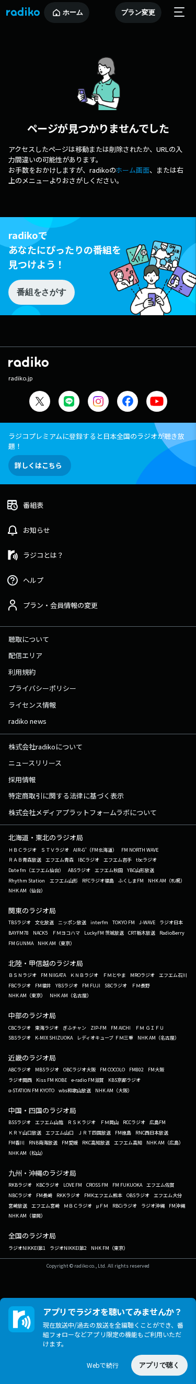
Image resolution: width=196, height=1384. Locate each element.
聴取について (28, 639)
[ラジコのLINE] (69, 402)
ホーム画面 (132, 170)
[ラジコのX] (39, 402)
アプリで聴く (159, 1365)
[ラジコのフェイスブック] (127, 402)
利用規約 (22, 672)
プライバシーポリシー (42, 688)
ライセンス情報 (32, 705)
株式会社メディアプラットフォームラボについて (82, 812)
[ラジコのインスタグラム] (98, 401)
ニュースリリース (35, 763)
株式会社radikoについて (45, 746)
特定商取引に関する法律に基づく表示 (66, 796)
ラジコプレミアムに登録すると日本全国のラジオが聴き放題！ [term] (96, 441)
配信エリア (25, 655)
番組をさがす (41, 292)
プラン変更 (138, 12)
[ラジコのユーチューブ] (156, 402)
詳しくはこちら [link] (38, 465)
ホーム (73, 12)
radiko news (27, 721)
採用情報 (22, 779)
